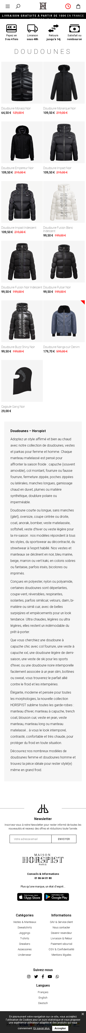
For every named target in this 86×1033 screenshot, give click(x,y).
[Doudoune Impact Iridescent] (22, 202)
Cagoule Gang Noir (13, 406)
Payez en (11, 37)
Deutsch (43, 1003)
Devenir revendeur (61, 932)
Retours (54, 37)
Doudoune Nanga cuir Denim (61, 347)
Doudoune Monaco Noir (16, 108)
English (43, 997)
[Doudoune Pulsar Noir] (64, 262)
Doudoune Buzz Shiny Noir (18, 347)
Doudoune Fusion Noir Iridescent (21, 287)
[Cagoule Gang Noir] (22, 381)
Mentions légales (61, 954)
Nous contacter (61, 927)
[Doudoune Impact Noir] (64, 142)
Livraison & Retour (61, 938)
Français (43, 992)
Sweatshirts (25, 927)
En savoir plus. (41, 1028)
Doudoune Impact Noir (57, 168)
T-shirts (24, 938)
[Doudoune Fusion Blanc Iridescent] (64, 202)
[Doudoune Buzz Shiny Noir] (22, 321)
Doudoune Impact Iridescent (18, 227)
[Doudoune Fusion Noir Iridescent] (22, 262)
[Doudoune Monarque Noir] (64, 83)
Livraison (32, 37)
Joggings (24, 932)
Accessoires (25, 949)
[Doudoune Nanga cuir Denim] (64, 321)
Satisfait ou (74, 37)
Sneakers (24, 943)
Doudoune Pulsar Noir (57, 287)
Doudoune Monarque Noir (59, 108)
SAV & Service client (61, 922)
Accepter (60, 1028)
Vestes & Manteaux (24, 922)
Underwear (24, 954)
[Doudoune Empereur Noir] (22, 142)
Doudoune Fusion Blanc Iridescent (58, 229)
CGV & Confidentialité (61, 949)
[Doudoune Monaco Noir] (22, 83)
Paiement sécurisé (61, 943)
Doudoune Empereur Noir (17, 168)
